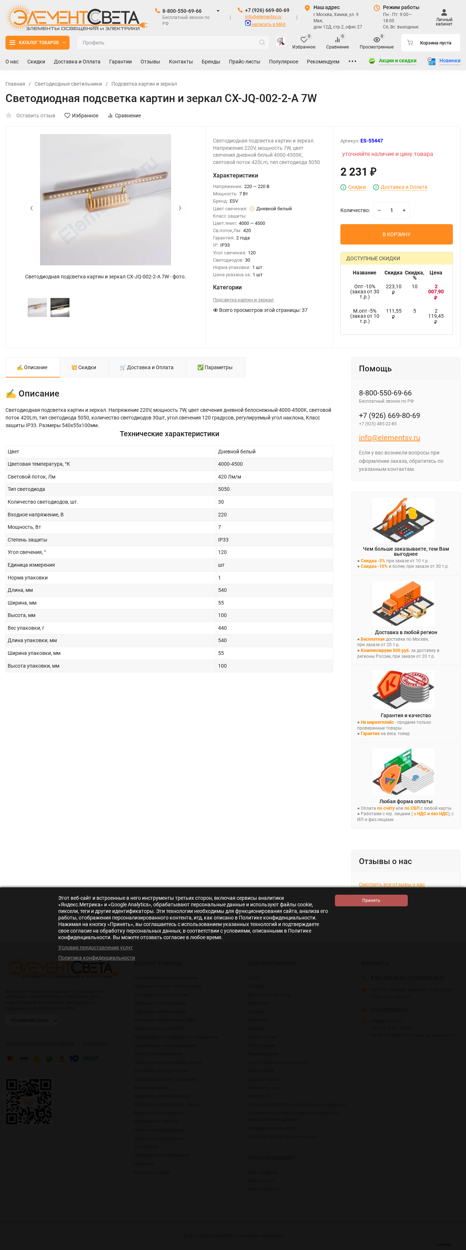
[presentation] (31, 207)
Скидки (357, 187)
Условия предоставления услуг (95, 947)
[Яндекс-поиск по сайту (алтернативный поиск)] (280, 42)
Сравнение (128, 115)
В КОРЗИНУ (397, 234)
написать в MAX (268, 24)
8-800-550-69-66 (182, 11)
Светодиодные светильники (68, 83)
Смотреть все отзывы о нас (392, 884)
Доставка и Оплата (404, 187)
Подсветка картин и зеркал (144, 83)
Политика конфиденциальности (96, 958)
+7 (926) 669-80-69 (267, 10)
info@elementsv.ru (263, 16)
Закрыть (454, 1246)
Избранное (85, 115)
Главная (15, 83)
